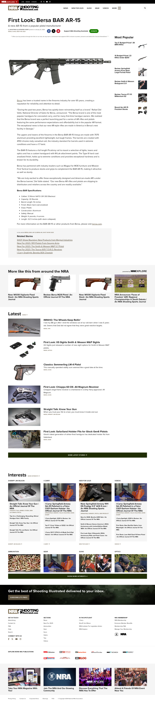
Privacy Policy (12, 699)
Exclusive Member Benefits (123, 623)
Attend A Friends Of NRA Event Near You (130, 689)
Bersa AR (39, 232)
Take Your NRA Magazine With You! (22, 689)
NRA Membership (120, 620)
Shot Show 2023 (48, 232)
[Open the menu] (119, 8)
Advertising (12, 620)
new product (104, 513)
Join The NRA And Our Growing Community (59, 689)
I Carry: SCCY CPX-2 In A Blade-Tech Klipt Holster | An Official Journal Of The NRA (59, 533)
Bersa (19, 100)
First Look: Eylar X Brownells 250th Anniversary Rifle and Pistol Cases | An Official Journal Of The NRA (94, 535)
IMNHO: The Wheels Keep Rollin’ (62, 320)
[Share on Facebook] (48, 30)
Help (9, 629)
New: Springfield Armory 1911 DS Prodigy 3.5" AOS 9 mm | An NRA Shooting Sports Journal (94, 507)
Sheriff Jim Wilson (54, 414)
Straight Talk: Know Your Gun (60, 409)
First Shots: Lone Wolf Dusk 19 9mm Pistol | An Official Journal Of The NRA (130, 535)
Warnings (45, 699)
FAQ (9, 626)
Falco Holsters (64, 513)
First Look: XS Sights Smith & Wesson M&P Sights (72, 342)
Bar (30, 232)
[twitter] (53, 30)
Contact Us (11, 623)
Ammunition (13, 551)
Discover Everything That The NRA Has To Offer (93, 689)
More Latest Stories (86, 455)
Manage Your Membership (123, 629)
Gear (97, 8)
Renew (28, 2)
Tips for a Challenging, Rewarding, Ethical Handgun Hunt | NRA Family (24, 517)
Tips (49, 329)
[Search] (145, 8)
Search (10, 632)
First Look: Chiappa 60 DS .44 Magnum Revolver (71, 387)
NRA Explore (83, 629)
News (65, 8)
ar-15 (34, 232)
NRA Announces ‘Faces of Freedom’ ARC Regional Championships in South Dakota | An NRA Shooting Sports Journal (131, 298)
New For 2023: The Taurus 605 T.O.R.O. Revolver (39, 249)
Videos (106, 8)
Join (22, 2)
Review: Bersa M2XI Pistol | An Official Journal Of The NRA (58, 296)
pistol (97, 513)
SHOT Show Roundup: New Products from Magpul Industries (45, 240)
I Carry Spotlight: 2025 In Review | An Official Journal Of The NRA (58, 519)
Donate (34, 2)
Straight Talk (14, 510)
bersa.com (97, 223)
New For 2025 (77, 8)
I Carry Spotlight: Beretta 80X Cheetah (35, 252)
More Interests (33, 476)
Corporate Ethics (34, 699)
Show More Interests (88, 576)
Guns (89, 8)
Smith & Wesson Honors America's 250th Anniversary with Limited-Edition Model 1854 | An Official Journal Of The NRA (95, 526)
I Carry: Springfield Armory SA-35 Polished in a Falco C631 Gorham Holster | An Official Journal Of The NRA (58, 507)
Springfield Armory (52, 513)
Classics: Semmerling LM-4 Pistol (62, 364)
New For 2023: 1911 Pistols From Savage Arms (38, 243)
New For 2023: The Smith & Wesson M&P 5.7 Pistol (40, 246)
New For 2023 (21, 31)
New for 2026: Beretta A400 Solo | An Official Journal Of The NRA (94, 518)
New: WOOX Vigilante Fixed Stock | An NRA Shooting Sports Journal (23, 297)
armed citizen (24, 510)
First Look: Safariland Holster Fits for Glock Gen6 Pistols (76, 431)
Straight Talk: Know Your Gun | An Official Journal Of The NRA (24, 506)
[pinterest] (58, 30)
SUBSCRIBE (18, 597)
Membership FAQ (120, 626)
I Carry (47, 480)
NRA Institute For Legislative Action (90, 626)
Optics (50, 350)
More (24, 315)
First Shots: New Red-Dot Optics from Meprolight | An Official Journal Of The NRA (129, 527)
